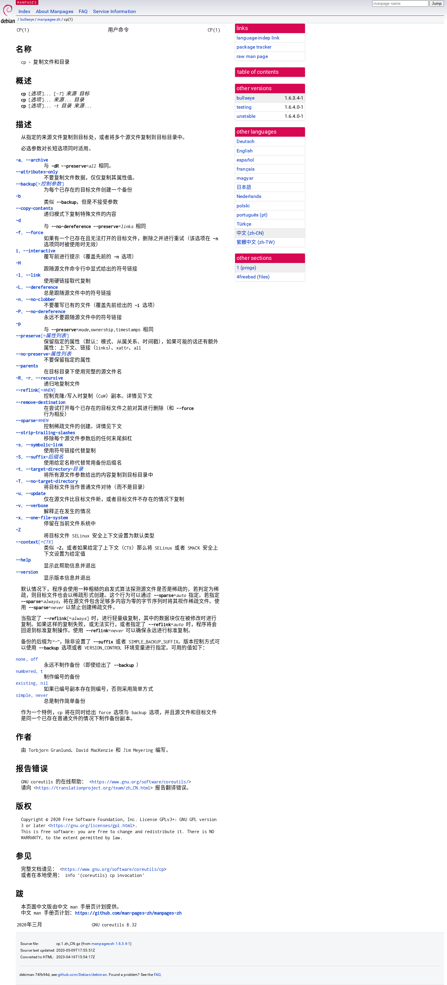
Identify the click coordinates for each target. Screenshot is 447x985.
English (245, 151)
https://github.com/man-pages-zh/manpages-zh (128, 912)
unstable (246, 116)
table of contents (258, 72)
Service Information (114, 11)
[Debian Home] (8, 12)
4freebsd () (253, 277)
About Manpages (54, 11)
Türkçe (244, 224)
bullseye (27, 19)
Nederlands (249, 196)
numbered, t (29, 671)
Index (24, 11)
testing (244, 107)
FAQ (83, 11)
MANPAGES (27, 2)
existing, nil (32, 683)
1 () (246, 268)
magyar (245, 178)
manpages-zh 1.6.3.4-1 (111, 944)
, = (40, 456)
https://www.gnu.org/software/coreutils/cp (113, 869)
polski (243, 206)
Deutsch (246, 141)
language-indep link (258, 38)
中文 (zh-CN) (250, 233)
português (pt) (252, 215)
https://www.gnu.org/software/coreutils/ (140, 781)
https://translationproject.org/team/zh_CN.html (93, 787)
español (245, 160)
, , (39, 377)
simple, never (32, 695)
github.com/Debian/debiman (82, 975)
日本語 (244, 187)
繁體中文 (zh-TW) (256, 242)
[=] (40, 183)
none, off (27, 659)
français (246, 169)
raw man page (252, 56)
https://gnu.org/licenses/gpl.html (91, 825)
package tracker (254, 47)
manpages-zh (49, 19)
